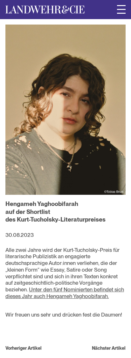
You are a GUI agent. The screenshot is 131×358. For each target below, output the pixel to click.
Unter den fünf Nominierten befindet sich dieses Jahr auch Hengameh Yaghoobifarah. (64, 292)
